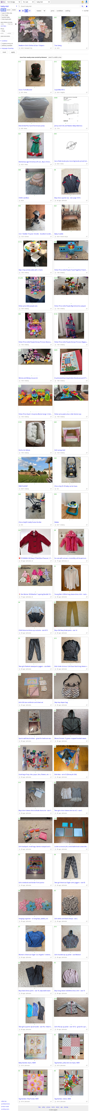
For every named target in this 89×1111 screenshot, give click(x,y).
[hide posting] (51, 48)
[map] (29, 10)
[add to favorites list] (20, 48)
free (3, 31)
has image (5, 15)
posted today (6, 17)
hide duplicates (6, 19)
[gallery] (26, 10)
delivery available (7, 45)
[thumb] (23, 10)
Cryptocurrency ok (7, 43)
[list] (19, 10)
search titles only (7, 13)
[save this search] (86, 6)
